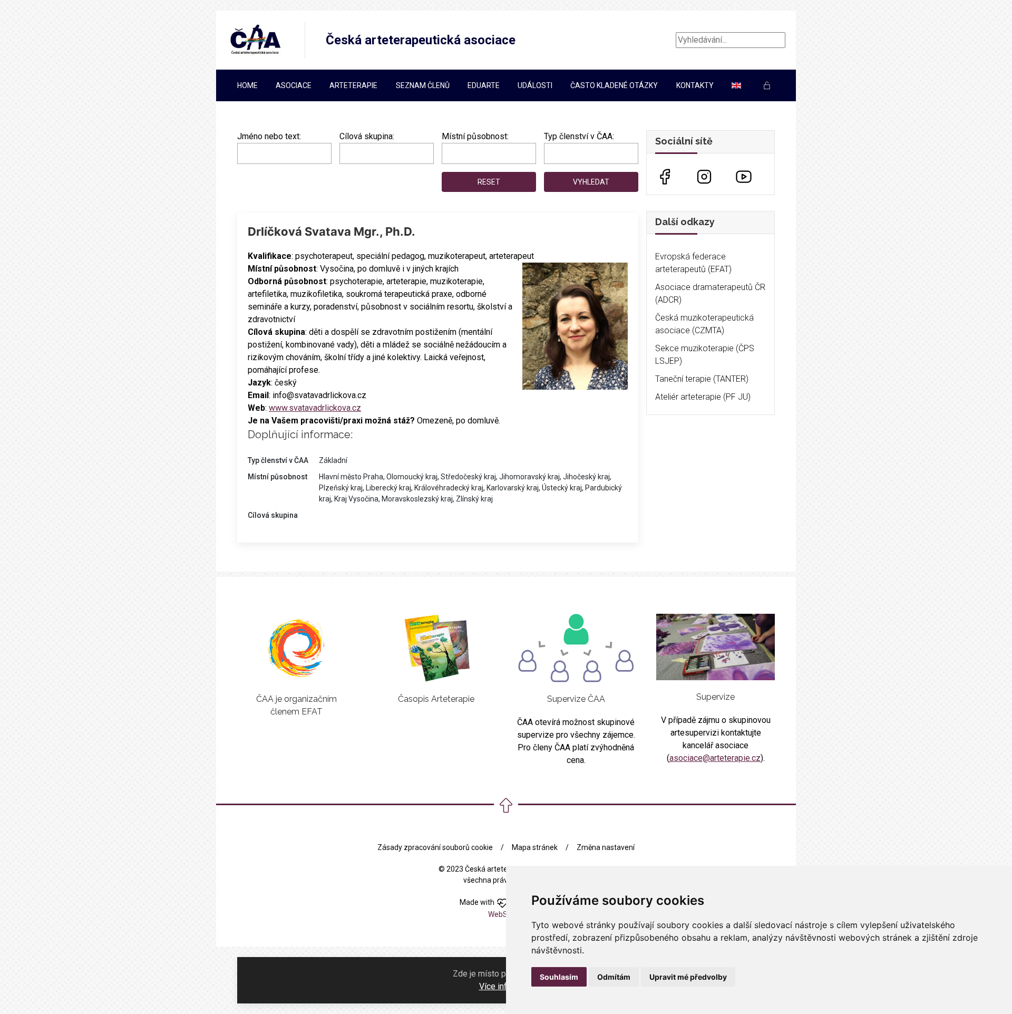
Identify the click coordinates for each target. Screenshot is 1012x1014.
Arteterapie (353, 85)
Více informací (505, 986)
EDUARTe (484, 85)
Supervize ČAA (576, 699)
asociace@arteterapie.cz (715, 758)
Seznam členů (423, 85)
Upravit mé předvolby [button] (688, 976)
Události (535, 85)
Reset (489, 182)
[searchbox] (346, 151)
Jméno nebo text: (269, 136)
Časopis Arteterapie (436, 699)
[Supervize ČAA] (576, 648)
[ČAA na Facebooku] (664, 176)
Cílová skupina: (366, 136)
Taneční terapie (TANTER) (701, 379)
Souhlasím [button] (559, 976)
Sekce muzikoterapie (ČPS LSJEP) (704, 354)
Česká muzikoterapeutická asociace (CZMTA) (704, 324)
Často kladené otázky (614, 85)
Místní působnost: (475, 136)
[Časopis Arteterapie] (436, 648)
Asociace (294, 85)
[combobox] (386, 153)
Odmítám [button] (613, 976)
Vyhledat (591, 182)
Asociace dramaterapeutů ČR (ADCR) (710, 293)
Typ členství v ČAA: (579, 136)
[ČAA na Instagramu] (704, 176)
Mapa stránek (535, 847)
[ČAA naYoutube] (743, 176)
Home (247, 85)
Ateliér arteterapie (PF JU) (703, 397)
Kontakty (695, 85)
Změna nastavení (606, 847)
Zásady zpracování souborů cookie (435, 847)
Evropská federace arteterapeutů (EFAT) (693, 263)
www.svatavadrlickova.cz (315, 408)
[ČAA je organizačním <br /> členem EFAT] (296, 648)
